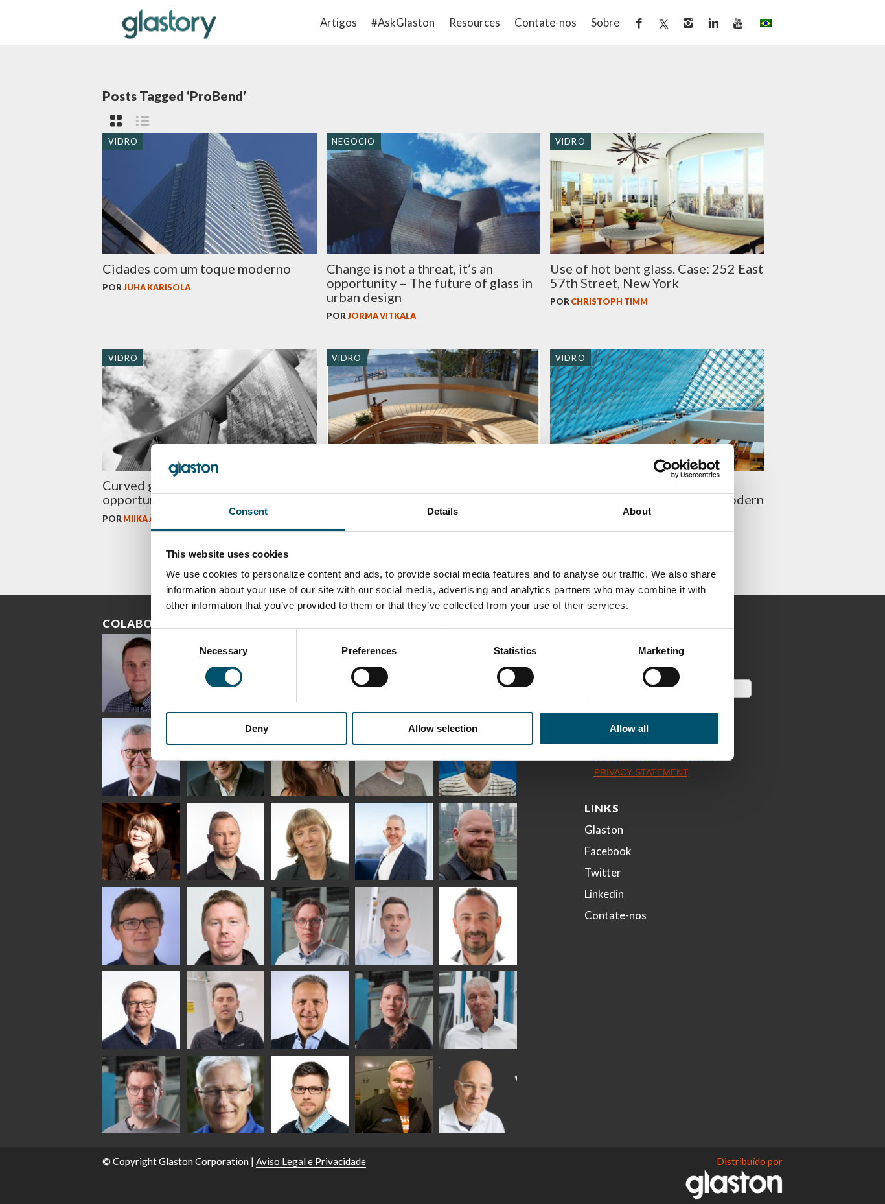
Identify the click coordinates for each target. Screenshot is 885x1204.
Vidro (123, 141)
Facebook (608, 851)
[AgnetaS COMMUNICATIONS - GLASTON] (310, 841)
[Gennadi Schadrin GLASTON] (141, 926)
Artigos (338, 22)
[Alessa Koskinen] (394, 1010)
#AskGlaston (403, 22)
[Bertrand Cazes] (478, 926)
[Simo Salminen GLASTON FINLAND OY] (141, 1010)
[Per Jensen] (225, 1094)
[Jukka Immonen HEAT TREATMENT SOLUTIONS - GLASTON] (225, 841)
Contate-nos (545, 22)
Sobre (605, 22)
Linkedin (604, 894)
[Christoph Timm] (478, 1094)
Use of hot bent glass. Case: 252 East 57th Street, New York (656, 275)
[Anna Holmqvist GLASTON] (141, 841)
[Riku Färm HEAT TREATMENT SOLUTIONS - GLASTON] (141, 673)
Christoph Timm (609, 301)
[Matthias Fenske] (394, 926)
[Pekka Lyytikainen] (478, 841)
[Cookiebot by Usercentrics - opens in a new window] (663, 468)
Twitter (602, 872)
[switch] (369, 677)
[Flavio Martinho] (225, 1010)
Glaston (603, 829)
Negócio (354, 141)
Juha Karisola (156, 287)
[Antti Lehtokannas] (310, 926)
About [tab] (637, 511)
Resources (474, 22)
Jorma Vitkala (381, 316)
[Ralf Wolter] (478, 1010)
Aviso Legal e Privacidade (311, 1161)
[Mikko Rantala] (225, 926)
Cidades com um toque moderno (196, 268)
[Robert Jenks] (394, 841)
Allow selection (442, 728)
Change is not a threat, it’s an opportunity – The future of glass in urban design (430, 283)
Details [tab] (443, 511)
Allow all (629, 728)
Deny (256, 728)
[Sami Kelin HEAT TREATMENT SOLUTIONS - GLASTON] (394, 1094)
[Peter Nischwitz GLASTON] (310, 1010)
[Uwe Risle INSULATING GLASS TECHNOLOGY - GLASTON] (141, 757)
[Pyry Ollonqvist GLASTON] (310, 1094)
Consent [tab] (248, 511)
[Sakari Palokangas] (141, 1094)
